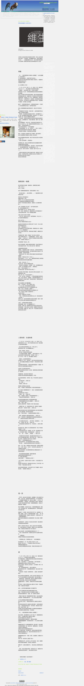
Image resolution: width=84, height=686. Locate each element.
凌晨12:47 (23, 659)
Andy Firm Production (9, 117)
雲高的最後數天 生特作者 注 (24, 23)
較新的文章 (20, 672)
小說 (25, 661)
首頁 (22, 672)
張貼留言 (19, 671)
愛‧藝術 (29, 661)
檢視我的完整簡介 (5, 123)
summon (44, 9)
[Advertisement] (49, 43)
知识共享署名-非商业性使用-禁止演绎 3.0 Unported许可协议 (21, 682)
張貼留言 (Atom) (23, 675)
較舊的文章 (41, 672)
